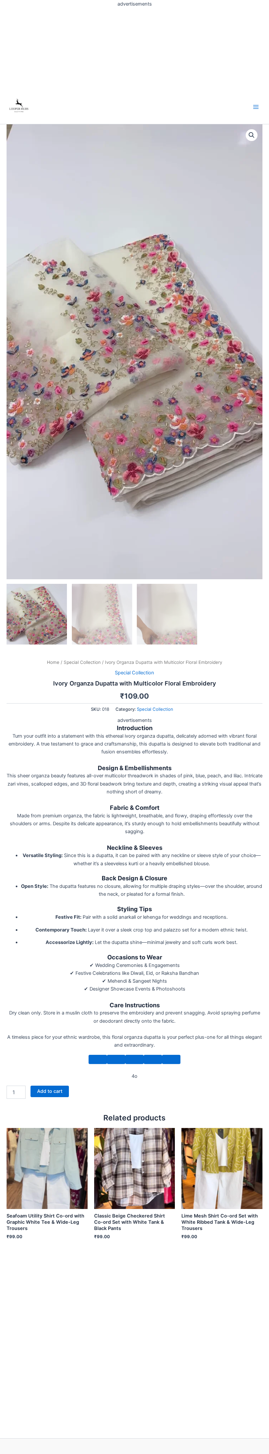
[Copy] (98, 1059)
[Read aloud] (153, 1059)
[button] (252, 135)
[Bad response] (134, 1059)
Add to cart (49, 1091)
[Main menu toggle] (255, 106)
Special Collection (82, 662)
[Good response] (116, 1059)
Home (53, 662)
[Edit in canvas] (171, 1059)
